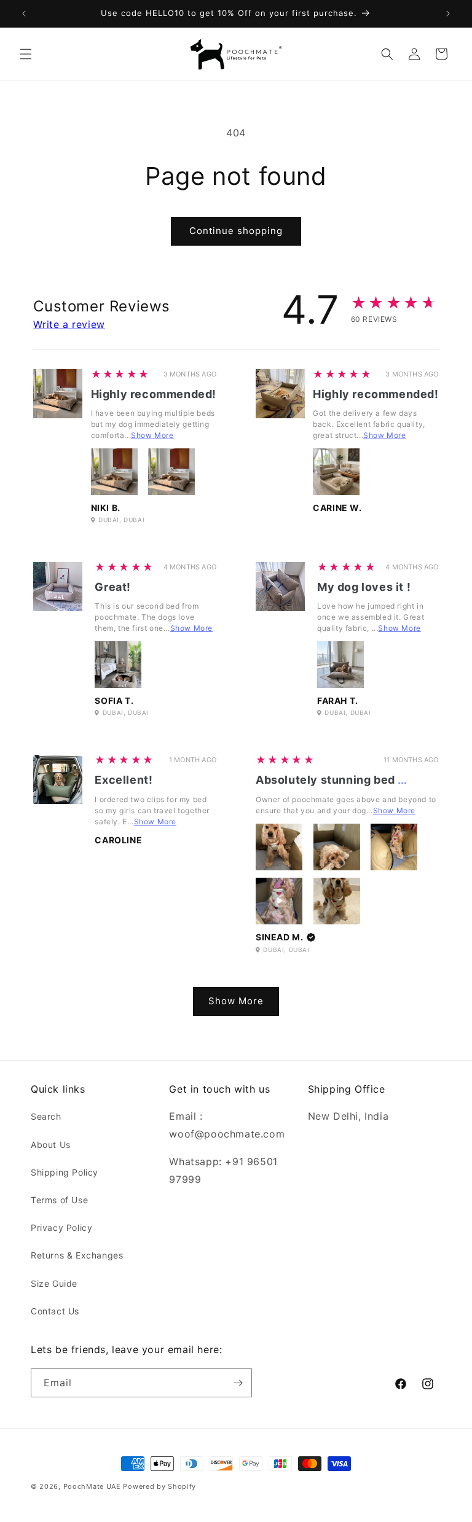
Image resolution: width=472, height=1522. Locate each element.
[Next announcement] (448, 13)
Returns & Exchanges (77, 1255)
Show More (152, 435)
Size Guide (54, 1283)
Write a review (68, 324)
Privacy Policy (61, 1227)
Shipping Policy (64, 1172)
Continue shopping (236, 230)
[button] (25, 54)
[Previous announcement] (23, 13)
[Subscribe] (237, 1382)
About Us (51, 1144)
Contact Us (55, 1311)
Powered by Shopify (159, 1486)
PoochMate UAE (92, 1486)
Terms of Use (59, 1200)
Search (46, 1116)
